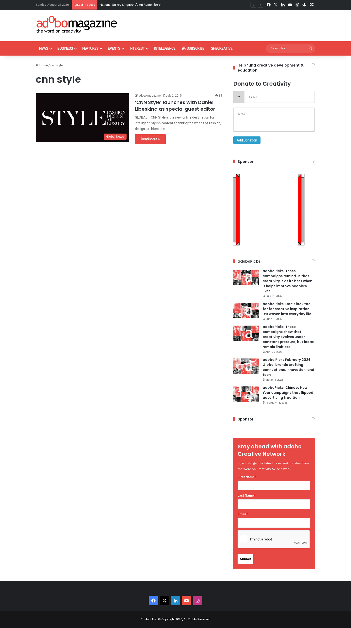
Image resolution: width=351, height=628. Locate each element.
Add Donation (247, 140)
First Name (247, 477)
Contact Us (148, 619)
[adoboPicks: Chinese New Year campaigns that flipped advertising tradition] (246, 394)
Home (43, 65)
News (43, 48)
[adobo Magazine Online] (77, 24)
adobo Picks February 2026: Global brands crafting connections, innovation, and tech (288, 367)
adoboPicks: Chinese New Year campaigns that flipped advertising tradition (288, 392)
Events (114, 48)
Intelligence (165, 48)
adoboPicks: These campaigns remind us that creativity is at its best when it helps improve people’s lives (287, 281)
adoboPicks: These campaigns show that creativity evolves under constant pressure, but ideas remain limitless (288, 336)
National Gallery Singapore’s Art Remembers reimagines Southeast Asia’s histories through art (164, 4)
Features (90, 48)
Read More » (150, 139)
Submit (245, 559)
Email (243, 514)
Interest (137, 48)
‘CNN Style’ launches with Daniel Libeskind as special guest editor (175, 105)
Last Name (247, 495)
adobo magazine (149, 95)
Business (65, 48)
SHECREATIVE (222, 48)
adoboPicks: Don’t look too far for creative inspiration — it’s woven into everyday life (288, 308)
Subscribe (195, 48)
